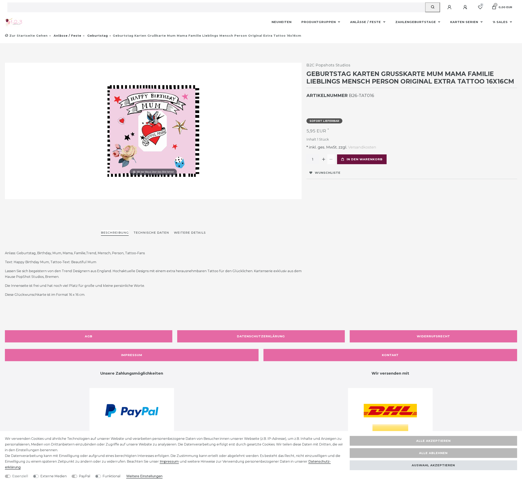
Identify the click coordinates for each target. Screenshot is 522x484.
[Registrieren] (465, 7)
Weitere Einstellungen (144, 476)
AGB (88, 336)
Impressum (131, 355)
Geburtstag (97, 35)
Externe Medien (53, 476)
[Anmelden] (450, 7)
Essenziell (20, 476)
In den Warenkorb (365, 159)
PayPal (84, 476)
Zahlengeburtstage (416, 22)
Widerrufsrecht (433, 336)
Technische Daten (151, 232)
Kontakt (390, 355)
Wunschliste (328, 173)
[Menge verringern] (331, 159)
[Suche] (432, 7)
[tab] (114, 233)
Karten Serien (464, 22)
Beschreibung (115, 232)
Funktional (112, 476)
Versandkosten (361, 147)
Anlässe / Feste (366, 22)
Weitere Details (190, 232)
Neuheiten (282, 22)
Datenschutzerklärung (261, 336)
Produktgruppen (319, 22)
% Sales (501, 22)
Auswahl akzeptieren (433, 465)
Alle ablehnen (433, 453)
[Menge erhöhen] (323, 159)
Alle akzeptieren (433, 441)
